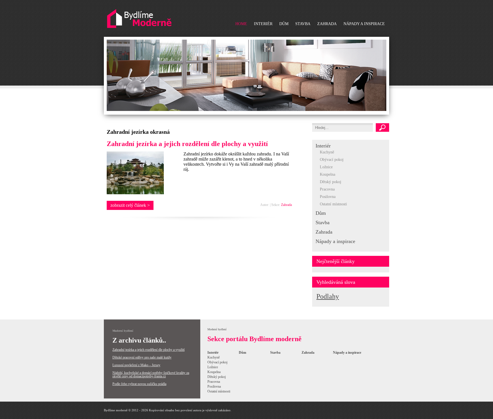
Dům (283, 24)
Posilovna (328, 197)
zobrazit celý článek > (130, 205)
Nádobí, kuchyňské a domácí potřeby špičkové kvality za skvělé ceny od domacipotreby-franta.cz (150, 374)
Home (241, 24)
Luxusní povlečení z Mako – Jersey (136, 365)
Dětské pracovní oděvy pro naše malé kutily (141, 357)
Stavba (302, 24)
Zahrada (327, 24)
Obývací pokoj (332, 159)
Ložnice (326, 167)
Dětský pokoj (330, 182)
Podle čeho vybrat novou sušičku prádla (139, 384)
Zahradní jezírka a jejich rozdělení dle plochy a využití (187, 143)
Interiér (263, 24)
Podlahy (327, 296)
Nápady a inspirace (364, 24)
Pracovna (327, 189)
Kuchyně (327, 152)
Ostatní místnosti (333, 204)
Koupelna (327, 174)
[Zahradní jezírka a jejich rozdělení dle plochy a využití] (135, 192)
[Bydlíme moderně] (139, 19)
